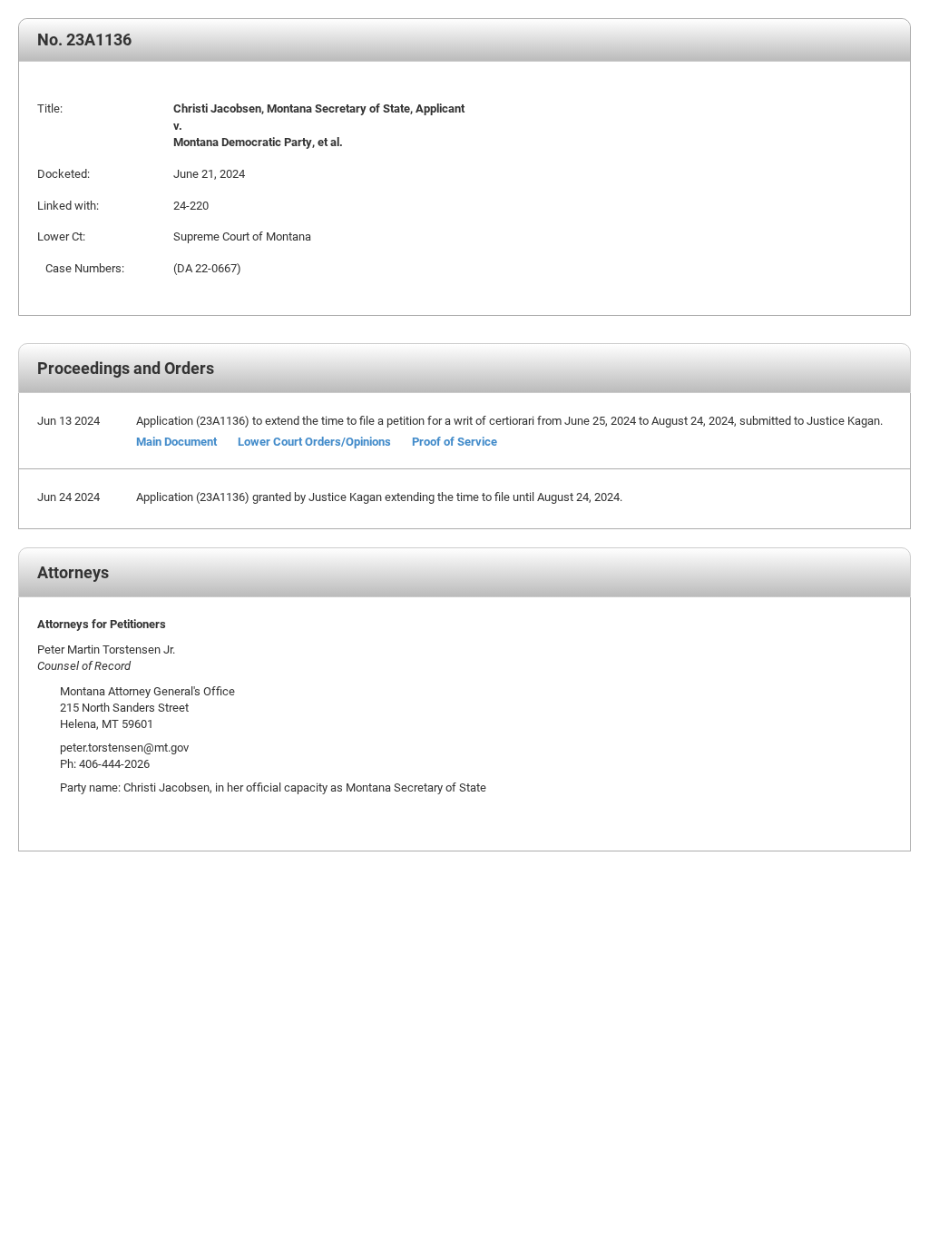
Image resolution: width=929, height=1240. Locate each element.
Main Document (176, 441)
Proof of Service (454, 441)
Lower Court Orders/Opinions (314, 441)
